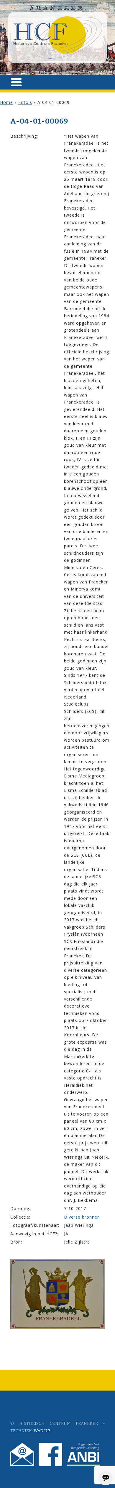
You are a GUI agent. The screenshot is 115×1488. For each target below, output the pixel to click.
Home (6, 102)
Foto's (25, 102)
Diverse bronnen (82, 1217)
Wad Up (42, 1430)
